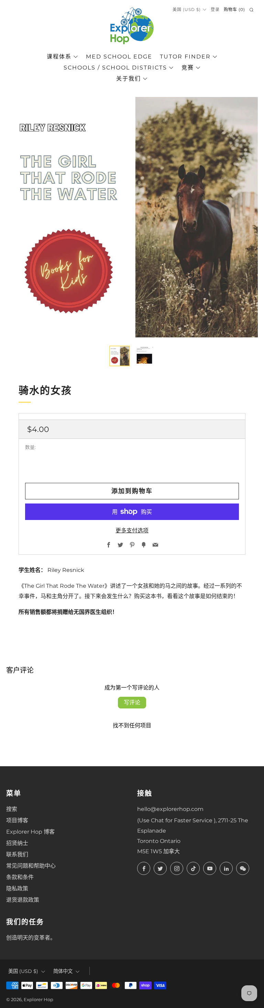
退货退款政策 (22, 900)
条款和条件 (20, 877)
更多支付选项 (132, 530)
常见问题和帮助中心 (31, 866)
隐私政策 (17, 888)
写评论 (132, 702)
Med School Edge (119, 56)
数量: (30, 447)
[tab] (119, 356)
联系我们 (17, 854)
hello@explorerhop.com (170, 809)
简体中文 (63, 971)
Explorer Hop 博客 (30, 831)
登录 (215, 9)
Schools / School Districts (115, 67)
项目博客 (17, 820)
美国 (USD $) (187, 9)
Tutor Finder (185, 56)
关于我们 (128, 78)
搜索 (11, 809)
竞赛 (188, 67)
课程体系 (59, 56)
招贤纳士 (17, 843)
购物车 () (234, 9)
